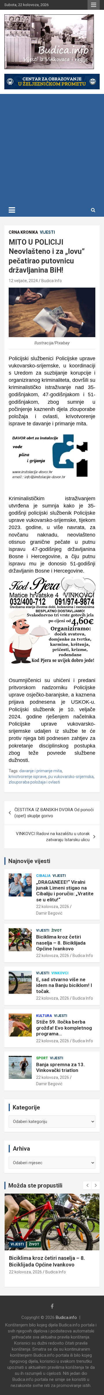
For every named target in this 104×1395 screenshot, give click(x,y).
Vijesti (47, 232)
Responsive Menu (94, 5)
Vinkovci (59, 973)
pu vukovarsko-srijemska (71, 776)
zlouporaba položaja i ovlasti (34, 782)
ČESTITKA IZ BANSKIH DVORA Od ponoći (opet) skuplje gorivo (54, 812)
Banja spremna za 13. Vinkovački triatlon (60, 1067)
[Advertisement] (52, 149)
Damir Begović (49, 913)
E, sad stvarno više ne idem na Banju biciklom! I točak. (64, 985)
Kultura (44, 1016)
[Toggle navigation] (11, 210)
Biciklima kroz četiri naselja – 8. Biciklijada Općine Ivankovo (61, 943)
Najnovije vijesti (29, 861)
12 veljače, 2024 (23, 280)
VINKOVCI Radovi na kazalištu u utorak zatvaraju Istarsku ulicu (53, 836)
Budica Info (51, 280)
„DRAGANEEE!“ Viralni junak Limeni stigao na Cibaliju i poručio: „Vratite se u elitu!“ (65, 891)
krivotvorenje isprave (28, 776)
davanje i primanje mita (40, 771)
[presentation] (87, 1185)
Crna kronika (23, 232)
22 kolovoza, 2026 (52, 906)
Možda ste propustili (35, 1185)
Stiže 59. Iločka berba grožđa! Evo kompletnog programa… (64, 1028)
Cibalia (43, 876)
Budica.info (66, 1317)
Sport (42, 1058)
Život (56, 930)
